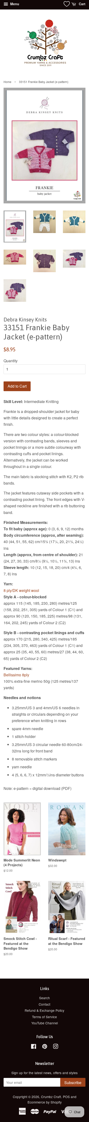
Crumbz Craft (51, 1096)
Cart (81, 3)
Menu (14, 3)
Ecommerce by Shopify (45, 1102)
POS (66, 1096)
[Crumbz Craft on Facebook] (33, 1047)
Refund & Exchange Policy (44, 1010)
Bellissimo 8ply (16, 675)
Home (7, 82)
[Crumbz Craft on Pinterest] (44, 1047)
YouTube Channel (44, 1023)
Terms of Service (44, 1016)
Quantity (11, 360)
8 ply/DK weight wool (21, 590)
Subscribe (72, 1082)
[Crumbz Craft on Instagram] (55, 1047)
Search (44, 997)
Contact (44, 1004)
